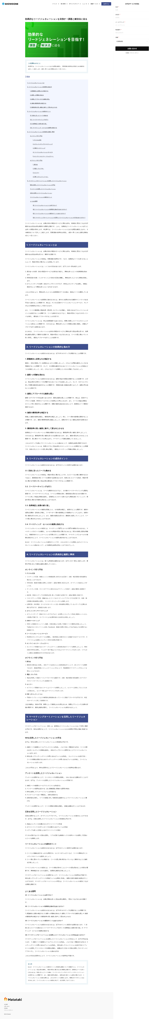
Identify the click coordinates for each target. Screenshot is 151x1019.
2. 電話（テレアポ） (38, 168)
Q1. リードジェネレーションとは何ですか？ (45, 205)
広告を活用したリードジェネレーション (41, 193)
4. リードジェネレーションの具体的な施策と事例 (40, 132)
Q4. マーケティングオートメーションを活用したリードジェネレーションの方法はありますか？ (59, 217)
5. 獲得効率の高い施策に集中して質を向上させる (43, 107)
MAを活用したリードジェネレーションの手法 (42, 185)
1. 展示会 (35, 164)
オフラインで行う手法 (36, 160)
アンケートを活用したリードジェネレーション (43, 189)
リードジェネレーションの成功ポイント (41, 197)
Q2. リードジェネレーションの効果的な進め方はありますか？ (50, 209)
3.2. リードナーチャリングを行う (39, 119)
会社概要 (6, 1004)
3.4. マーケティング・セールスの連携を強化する (43, 127)
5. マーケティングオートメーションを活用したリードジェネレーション (47, 181)
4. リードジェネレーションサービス (43, 152)
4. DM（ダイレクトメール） (40, 176)
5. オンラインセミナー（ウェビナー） (43, 156)
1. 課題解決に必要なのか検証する (39, 91)
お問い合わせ (6, 1006)
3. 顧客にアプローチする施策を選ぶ (40, 99)
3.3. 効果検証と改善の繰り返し (38, 123)
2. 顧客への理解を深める (37, 95)
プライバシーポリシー (134, 52)
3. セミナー (36, 172)
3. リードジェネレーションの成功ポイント (39, 111)
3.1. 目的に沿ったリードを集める (39, 115)
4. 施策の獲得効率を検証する (38, 103)
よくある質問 (33, 201)
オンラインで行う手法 (36, 136)
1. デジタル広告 (37, 140)
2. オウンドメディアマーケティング (43, 144)
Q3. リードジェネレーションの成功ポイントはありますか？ (49, 213)
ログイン (106, 4)
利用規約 (127, 52)
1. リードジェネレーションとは (35, 83)
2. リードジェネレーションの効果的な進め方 (39, 87)
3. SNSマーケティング (39, 148)
